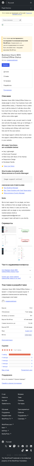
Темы (19, 397)
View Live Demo (9, 166)
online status (28, 335)
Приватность (6, 403)
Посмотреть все (26, 370)
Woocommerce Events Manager (14, 193)
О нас (4, 394)
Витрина (20, 394)
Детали (6, 72)
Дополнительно (7, 340)
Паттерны (21, 403)
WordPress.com (8, 424)
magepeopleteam (12, 60)
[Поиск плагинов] (20, 20)
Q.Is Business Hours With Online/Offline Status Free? (10, 270)
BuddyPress (6, 434)
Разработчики (6, 415)
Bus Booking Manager (11, 188)
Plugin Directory (6, 8)
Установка (7, 81)
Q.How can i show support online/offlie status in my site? (11, 277)
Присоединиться (23, 409)
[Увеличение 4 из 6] (30, 229)
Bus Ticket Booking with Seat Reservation (17, 190)
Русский (8, 442)
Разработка (7, 85)
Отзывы (6, 76)
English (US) (28, 331)
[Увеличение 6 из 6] (30, 248)
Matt (4, 428)
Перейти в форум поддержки (12, 383)
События (21, 412)
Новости (5, 397)
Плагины (21, 400)
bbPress (5, 431)
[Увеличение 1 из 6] (14, 229)
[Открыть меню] (31, 2)
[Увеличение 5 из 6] (30, 238)
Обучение (5, 409)
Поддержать (23, 415)
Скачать (5, 65)
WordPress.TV (7, 419)
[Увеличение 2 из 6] (14, 236)
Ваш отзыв (5, 370)
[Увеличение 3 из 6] (14, 250)
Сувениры (22, 419)
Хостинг (4, 400)
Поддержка (7, 90)
